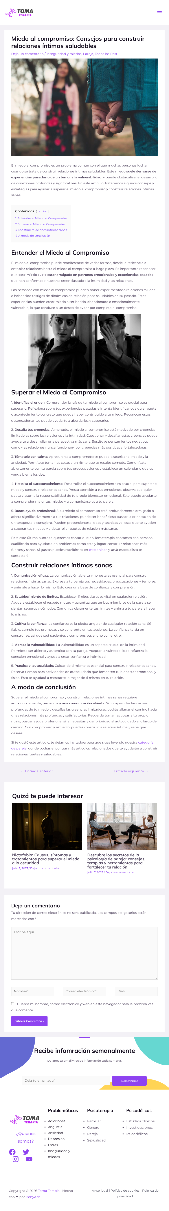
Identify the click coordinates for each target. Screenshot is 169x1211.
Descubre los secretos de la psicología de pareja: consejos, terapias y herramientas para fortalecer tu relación (116, 861)
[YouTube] (29, 1159)
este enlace (98, 550)
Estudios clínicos (140, 1121)
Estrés (53, 1145)
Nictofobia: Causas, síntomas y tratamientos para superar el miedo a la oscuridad (45, 858)
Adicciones (56, 1121)
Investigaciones (139, 1127)
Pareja (88, 54)
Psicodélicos (137, 1134)
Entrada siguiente (131, 771)
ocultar (42, 211)
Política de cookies (125, 1190)
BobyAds (33, 1197)
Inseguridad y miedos (63, 54)
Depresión (56, 1139)
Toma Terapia (49, 1191)
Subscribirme (129, 1081)
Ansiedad (55, 1133)
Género (93, 1127)
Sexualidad (96, 1140)
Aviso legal (100, 1190)
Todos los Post (106, 54)
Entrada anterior (37, 771)
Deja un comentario (27, 54)
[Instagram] (15, 1159)
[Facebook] (12, 1152)
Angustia (55, 1127)
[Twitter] (25, 1152)
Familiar (94, 1121)
